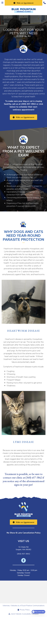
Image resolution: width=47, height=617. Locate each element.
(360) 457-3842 (28, 104)
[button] (44, 2)
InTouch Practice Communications (32, 605)
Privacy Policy (24, 610)
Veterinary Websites (10, 605)
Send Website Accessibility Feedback (24, 614)
